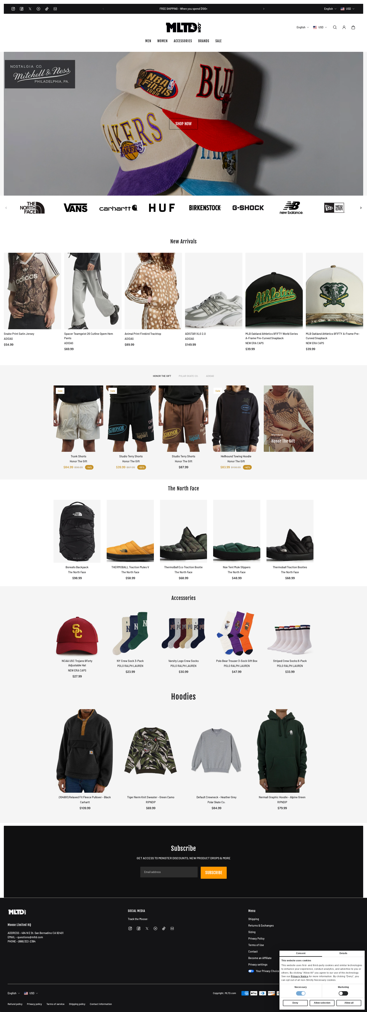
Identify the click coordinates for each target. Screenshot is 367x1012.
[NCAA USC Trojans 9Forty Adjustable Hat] (77, 632)
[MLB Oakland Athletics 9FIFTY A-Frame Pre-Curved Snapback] (334, 291)
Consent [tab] (300, 953)
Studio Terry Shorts (131, 456)
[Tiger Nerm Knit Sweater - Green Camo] (150, 751)
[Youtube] (38, 9)
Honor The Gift (162, 375)
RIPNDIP (151, 802)
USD (31, 993)
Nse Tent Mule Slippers (236, 567)
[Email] (55, 9)
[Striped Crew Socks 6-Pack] (289, 632)
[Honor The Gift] (288, 418)
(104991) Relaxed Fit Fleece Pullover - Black (85, 797)
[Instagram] (13, 9)
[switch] (343, 993)
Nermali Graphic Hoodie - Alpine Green (282, 797)
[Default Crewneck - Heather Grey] (216, 751)
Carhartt (85, 802)
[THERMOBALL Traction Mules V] (130, 531)
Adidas (210, 375)
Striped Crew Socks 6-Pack (290, 660)
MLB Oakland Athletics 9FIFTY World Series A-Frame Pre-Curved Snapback (271, 336)
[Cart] (353, 27)
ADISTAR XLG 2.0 (195, 333)
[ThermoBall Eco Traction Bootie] (183, 531)
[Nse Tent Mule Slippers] (236, 531)
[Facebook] (21, 9)
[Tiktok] (47, 9)
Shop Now (183, 123)
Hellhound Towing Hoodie (236, 456)
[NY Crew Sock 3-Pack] (130, 632)
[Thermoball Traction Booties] (289, 531)
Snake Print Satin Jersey (19, 333)
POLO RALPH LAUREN (130, 665)
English (12, 993)
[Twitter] (30, 9)
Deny (295, 1002)
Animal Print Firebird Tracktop (143, 333)
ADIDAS (8, 338)
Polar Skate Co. (188, 375)
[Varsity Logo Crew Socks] (183, 632)
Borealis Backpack (77, 567)
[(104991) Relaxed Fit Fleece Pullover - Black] (85, 751)
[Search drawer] (334, 27)
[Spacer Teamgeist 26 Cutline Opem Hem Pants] (93, 291)
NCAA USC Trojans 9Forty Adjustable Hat (77, 663)
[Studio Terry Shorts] (131, 418)
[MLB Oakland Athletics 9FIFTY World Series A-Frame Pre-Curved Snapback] (274, 291)
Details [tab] (343, 953)
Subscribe (213, 872)
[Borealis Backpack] (77, 531)
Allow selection (322, 1002)
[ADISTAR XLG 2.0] (213, 291)
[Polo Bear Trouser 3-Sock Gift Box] (236, 632)
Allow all (348, 1002)
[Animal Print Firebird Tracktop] (153, 291)
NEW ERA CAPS (254, 343)
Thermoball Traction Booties (290, 567)
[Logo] (183, 27)
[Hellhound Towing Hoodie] (236, 418)
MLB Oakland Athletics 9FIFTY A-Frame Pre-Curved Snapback (333, 336)
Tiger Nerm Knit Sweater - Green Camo (150, 797)
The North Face (77, 572)
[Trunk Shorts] (78, 418)
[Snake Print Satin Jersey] (32, 291)
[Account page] (344, 27)
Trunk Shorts (78, 456)
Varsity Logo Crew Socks (183, 660)
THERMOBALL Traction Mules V (130, 567)
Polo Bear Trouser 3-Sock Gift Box (236, 660)
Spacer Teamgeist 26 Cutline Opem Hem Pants (88, 336)
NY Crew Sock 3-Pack (130, 660)
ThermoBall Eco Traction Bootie (183, 567)
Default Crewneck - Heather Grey (216, 797)
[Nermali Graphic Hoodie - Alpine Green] (282, 751)
